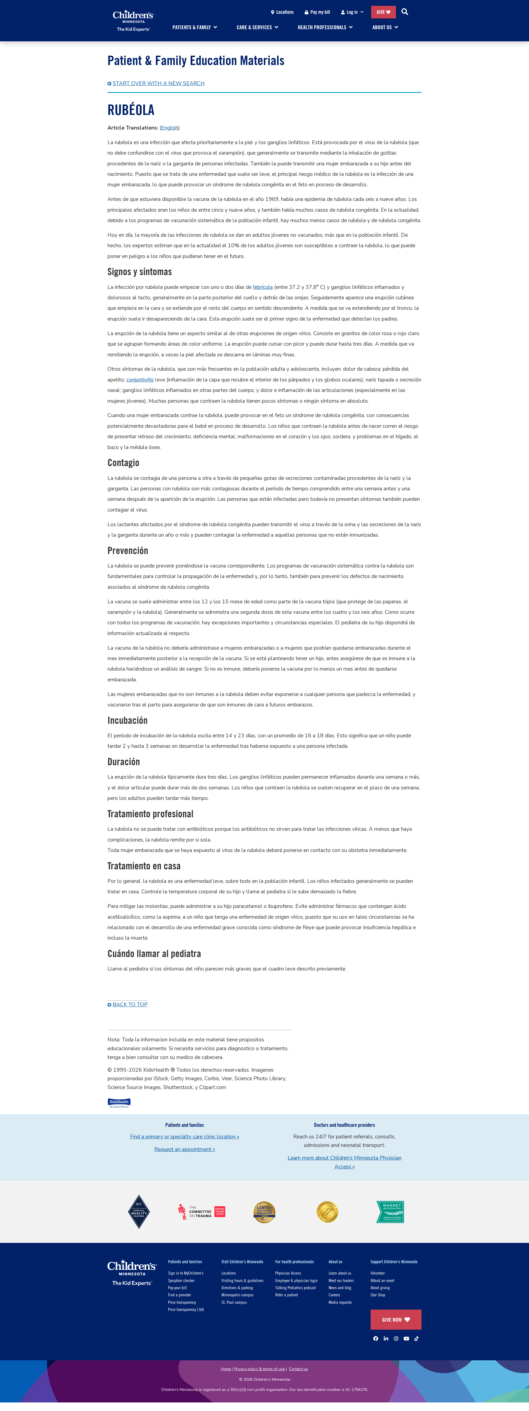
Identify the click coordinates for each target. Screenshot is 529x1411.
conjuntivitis (140, 379)
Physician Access (288, 1272)
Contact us (298, 1369)
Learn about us (340, 1272)
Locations (285, 12)
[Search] (404, 12)
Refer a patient (286, 1294)
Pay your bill (177, 1287)
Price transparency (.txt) (186, 1309)
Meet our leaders (341, 1280)
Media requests (340, 1302)
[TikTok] (416, 1338)
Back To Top (130, 1004)
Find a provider (179, 1294)
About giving (380, 1287)
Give (381, 12)
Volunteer (378, 1272)
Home (226, 1369)
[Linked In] (386, 1338)
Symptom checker (181, 1280)
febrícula (263, 287)
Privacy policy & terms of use (259, 1369)
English (169, 127)
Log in (352, 12)
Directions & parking (237, 1287)
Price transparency (182, 1302)
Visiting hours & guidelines (242, 1280)
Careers (334, 1294)
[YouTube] (406, 1338)
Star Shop (378, 1294)
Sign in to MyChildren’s (185, 1272)
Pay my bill (320, 12)
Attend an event (382, 1280)
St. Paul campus (234, 1302)
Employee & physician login (296, 1280)
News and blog (340, 1287)
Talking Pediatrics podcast (295, 1287)
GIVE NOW (392, 1319)
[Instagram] (396, 1338)
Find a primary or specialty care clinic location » (184, 1136)
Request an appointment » (184, 1149)
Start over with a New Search (159, 83)
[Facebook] (375, 1338)
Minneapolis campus (237, 1294)
